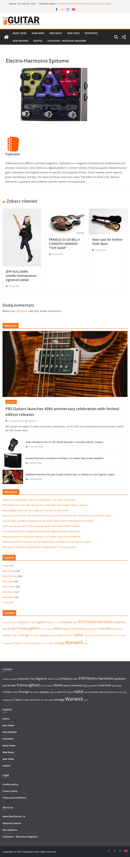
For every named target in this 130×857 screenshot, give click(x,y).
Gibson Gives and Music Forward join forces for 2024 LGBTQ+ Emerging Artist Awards (48, 520)
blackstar (23, 622)
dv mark (55, 622)
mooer (7, 635)
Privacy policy (10, 790)
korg (84, 628)
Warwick (74, 642)
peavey (44, 635)
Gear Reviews (20, 40)
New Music (55, 33)
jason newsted (72, 628)
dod (50, 622)
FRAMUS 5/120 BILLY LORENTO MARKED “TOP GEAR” (64, 243)
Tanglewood (8, 643)
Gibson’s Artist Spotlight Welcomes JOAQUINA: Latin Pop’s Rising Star (39, 499)
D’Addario (66, 622)
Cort (32, 622)
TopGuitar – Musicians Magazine (66, 40)
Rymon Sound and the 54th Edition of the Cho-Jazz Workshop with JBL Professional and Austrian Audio (84, 5)
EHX (82, 621)
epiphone (120, 622)
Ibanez (58, 628)
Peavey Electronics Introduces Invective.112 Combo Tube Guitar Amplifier (65, 458)
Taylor (17, 643)
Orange (23, 635)
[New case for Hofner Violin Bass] (108, 211)
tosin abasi (49, 643)
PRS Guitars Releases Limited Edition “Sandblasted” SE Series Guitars (39, 547)
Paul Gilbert (34, 635)
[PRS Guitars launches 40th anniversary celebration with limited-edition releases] (65, 364)
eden (75, 622)
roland (87, 635)
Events (6, 565)
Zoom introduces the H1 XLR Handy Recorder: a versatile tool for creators (64, 442)
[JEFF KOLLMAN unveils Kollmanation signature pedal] (22, 211)
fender (12, 628)
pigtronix (53, 635)
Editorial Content (12, 823)
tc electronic (28, 643)
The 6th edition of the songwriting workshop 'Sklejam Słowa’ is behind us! (42, 531)
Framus (23, 628)
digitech (41, 622)
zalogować (21, 311)
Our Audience (10, 829)
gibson (35, 628)
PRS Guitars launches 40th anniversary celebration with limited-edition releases (62, 411)
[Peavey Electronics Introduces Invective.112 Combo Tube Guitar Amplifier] (13, 461)
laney (89, 629)
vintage (59, 643)
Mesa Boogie (116, 629)
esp (5, 628)
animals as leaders (10, 622)
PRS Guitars (68, 635)
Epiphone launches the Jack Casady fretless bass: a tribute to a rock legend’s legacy (70, 474)
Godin (43, 629)
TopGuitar (31, 421)
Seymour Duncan (107, 635)
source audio (121, 635)
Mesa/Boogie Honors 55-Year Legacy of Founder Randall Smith (36, 510)
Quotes (37, 40)
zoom (86, 643)
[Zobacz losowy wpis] (123, 37)
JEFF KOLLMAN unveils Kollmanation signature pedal (21, 275)
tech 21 (39, 643)
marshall (105, 628)
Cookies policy (10, 784)
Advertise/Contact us (14, 816)
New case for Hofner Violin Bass (107, 241)
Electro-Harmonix (99, 621)
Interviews (91, 33)
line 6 (95, 628)
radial (78, 634)
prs (60, 635)
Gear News (38, 33)
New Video (73, 33)
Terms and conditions (14, 797)
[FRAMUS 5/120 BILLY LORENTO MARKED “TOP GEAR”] (65, 211)
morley (15, 635)
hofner (50, 629)
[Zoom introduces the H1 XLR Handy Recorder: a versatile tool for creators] (13, 444)
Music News (20, 33)
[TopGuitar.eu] (6, 37)
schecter (94, 635)
